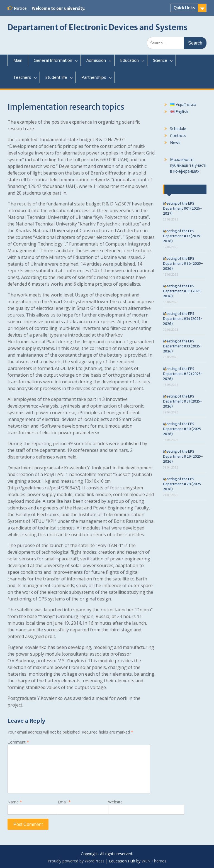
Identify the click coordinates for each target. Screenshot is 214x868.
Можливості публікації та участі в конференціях (188, 165)
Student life (56, 77)
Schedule (178, 128)
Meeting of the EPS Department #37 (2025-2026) (182, 236)
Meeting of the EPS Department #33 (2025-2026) (182, 346)
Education (129, 60)
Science (160, 60)
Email (64, 802)
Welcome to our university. (58, 8)
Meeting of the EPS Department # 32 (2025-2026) (183, 374)
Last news (179, 189)
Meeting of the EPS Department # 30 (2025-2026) (183, 429)
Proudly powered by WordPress (76, 861)
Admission (96, 60)
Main (17, 60)
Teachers (22, 77)
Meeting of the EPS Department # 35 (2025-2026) (183, 291)
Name (15, 802)
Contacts (178, 135)
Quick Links (184, 7)
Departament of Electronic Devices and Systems (98, 27)
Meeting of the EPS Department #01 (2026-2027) (182, 208)
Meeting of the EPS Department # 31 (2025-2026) (182, 401)
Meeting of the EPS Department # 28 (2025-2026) (183, 484)
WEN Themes (154, 861)
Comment (18, 742)
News (175, 142)
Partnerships (93, 77)
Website (115, 802)
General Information (53, 60)
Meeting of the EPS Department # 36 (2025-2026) (183, 263)
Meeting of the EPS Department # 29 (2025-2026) (183, 456)
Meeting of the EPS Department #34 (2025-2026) (182, 319)
